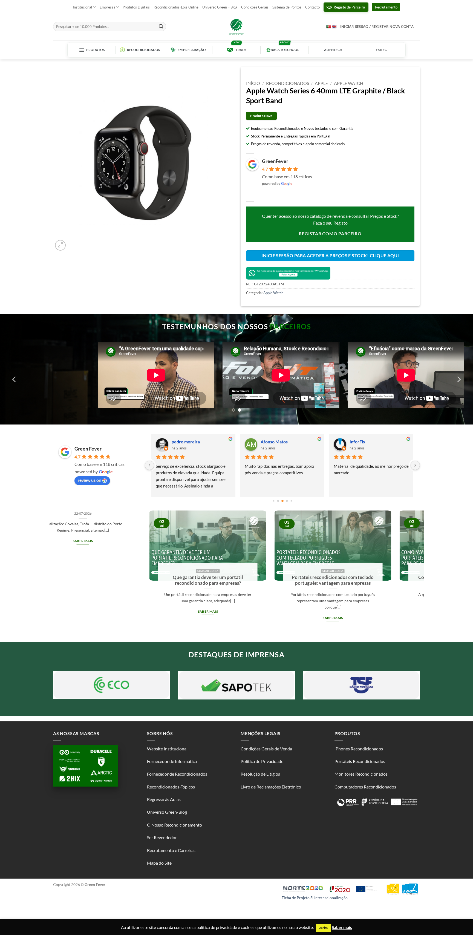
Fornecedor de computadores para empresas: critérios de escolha (329, 580)
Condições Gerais (255, 7)
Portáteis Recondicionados (359, 761)
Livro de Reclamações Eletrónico (271, 786)
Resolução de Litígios (260, 773)
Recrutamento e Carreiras (171, 850)
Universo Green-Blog (167, 811)
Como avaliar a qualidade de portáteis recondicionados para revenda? (78, 580)
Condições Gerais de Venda (266, 748)
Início (253, 83)
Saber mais (78, 611)
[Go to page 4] (282, 501)
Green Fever (88, 449)
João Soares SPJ (187, 441)
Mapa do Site (159, 862)
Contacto (312, 7)
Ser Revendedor (162, 837)
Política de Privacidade (262, 761)
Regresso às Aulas (164, 799)
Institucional (82, 7)
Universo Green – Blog (219, 7)
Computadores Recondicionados (365, 786)
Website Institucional (167, 748)
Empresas (107, 7)
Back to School (285, 50)
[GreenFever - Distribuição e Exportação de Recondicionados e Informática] (236, 26)
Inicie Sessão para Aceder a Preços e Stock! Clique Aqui (330, 255)
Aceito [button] (323, 928)
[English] (333, 26)
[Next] (458, 379)
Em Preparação (192, 50)
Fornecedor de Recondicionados (177, 773)
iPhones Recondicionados (358, 748)
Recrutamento (386, 7)
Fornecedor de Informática (172, 761)
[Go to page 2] (273, 501)
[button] (60, 245)
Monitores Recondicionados (361, 773)
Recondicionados (143, 50)
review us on (89, 480)
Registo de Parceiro (349, 7)
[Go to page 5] (287, 501)
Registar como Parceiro (330, 233)
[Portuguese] (328, 26)
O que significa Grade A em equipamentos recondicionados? (203, 580)
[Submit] (161, 26)
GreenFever (275, 161)
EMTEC (381, 50)
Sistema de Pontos (286, 7)
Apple (321, 83)
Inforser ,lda (361, 441)
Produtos (95, 50)
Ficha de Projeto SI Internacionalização (315, 897)
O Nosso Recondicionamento (174, 824)
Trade (241, 50)
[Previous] (14, 379)
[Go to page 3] (278, 501)
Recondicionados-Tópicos (171, 786)
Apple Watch (348, 83)
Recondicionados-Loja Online (176, 7)
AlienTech (333, 50)
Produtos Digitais (136, 7)
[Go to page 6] (291, 501)
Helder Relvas (274, 441)
